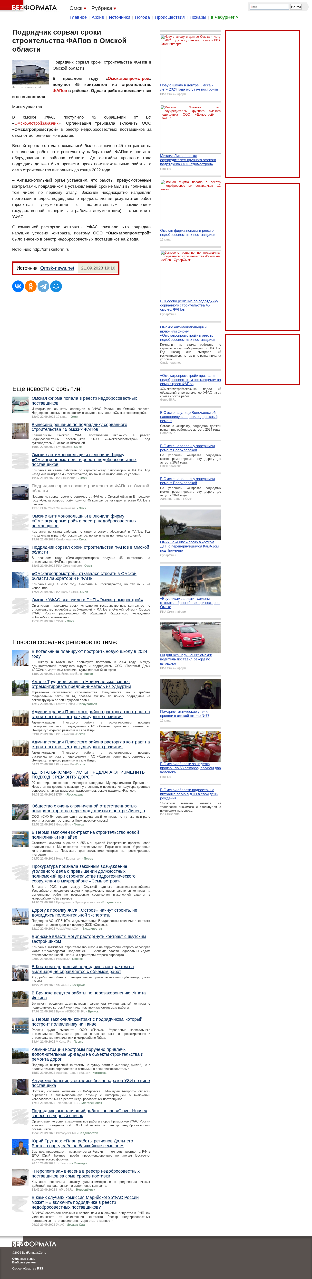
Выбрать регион (24, 1262)
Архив (98, 17)
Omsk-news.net (57, 268)
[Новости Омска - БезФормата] (29, 6)
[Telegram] (43, 286)
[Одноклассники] (31, 286)
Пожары (198, 17)
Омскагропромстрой (128, 78)
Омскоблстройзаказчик (36, 123)
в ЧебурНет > (224, 17)
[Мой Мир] (56, 286)
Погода (142, 17)
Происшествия (170, 17)
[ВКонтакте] (18, 286)
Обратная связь (23, 1258)
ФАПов (60, 90)
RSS (40, 1268)
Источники (119, 17)
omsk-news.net (31, 87)
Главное (78, 17)
